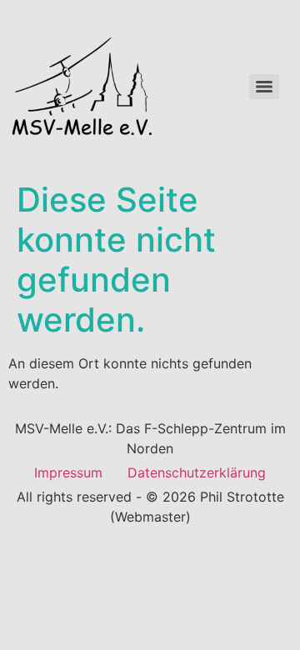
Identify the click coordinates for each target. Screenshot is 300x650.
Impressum (68, 472)
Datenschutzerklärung (197, 472)
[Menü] (264, 86)
